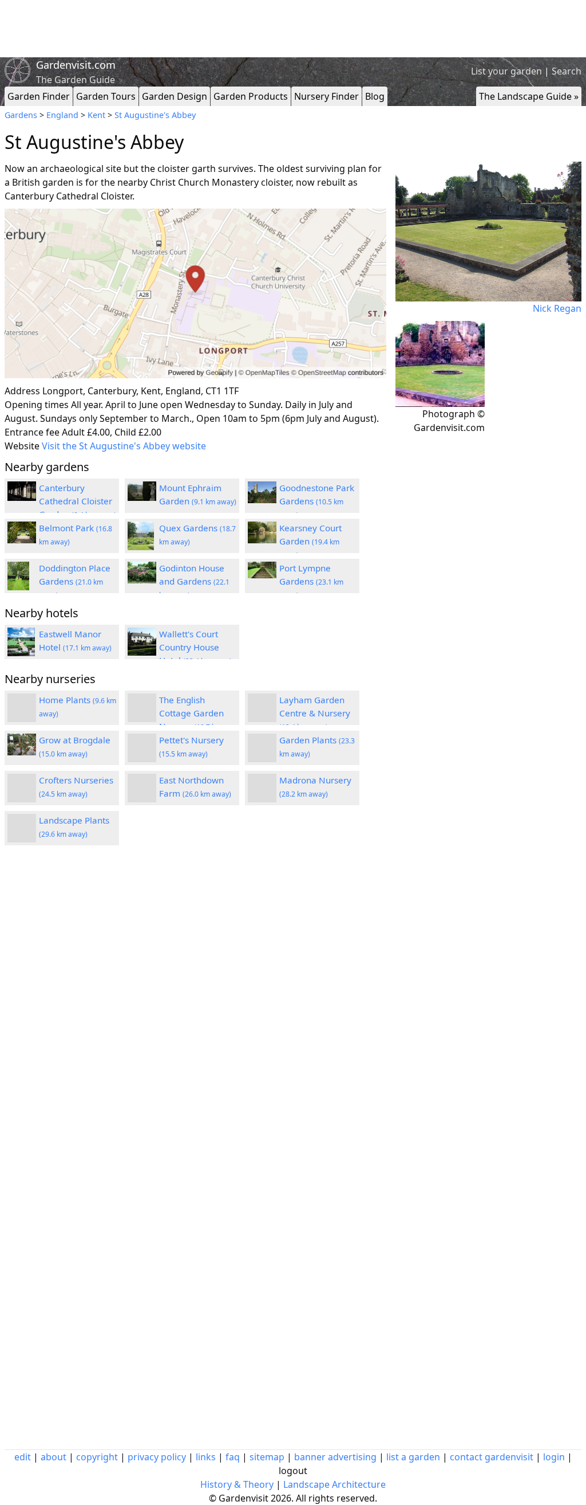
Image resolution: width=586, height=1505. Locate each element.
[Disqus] (195, 1008)
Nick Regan (557, 308)
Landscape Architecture (334, 1484)
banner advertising (335, 1457)
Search (566, 71)
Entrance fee (32, 432)
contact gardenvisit (491, 1457)
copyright (97, 1457)
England (62, 114)
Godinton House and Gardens (194, 581)
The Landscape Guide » (529, 96)
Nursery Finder (326, 96)
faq (232, 1457)
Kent (96, 114)
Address (22, 391)
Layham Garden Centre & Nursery (314, 713)
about (53, 1457)
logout (293, 1470)
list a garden (413, 1457)
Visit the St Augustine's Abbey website (124, 446)
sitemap (267, 1457)
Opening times (37, 404)
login (554, 1457)
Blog (375, 96)
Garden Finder (38, 96)
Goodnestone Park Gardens (316, 501)
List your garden (506, 71)
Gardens (21, 114)
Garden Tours (106, 96)
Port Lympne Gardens (311, 581)
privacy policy (157, 1457)
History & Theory (237, 1484)
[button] (195, 294)
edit (22, 1457)
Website (22, 446)
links (206, 1457)
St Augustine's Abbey (155, 114)
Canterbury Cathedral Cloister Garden (77, 501)
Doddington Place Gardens (74, 581)
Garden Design (174, 96)
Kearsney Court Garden (310, 541)
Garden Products (250, 96)
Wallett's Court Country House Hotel (195, 647)
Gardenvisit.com (76, 65)
